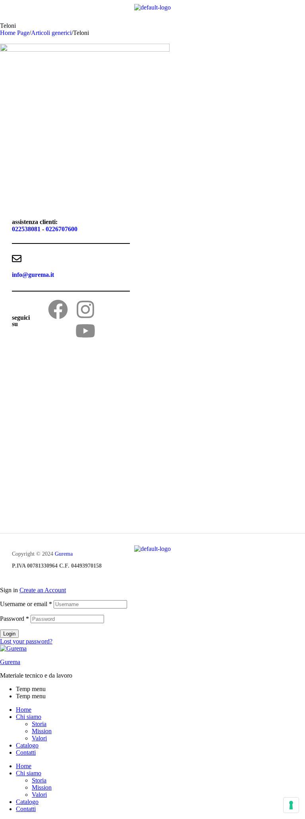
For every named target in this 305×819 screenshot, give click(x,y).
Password (14, 618)
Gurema (64, 554)
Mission (42, 731)
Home (23, 709)
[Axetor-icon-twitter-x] (113, 309)
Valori (39, 738)
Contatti (26, 752)
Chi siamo (28, 716)
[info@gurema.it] (16, 258)
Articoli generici (51, 32)
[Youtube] (85, 331)
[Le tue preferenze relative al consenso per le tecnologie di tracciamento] (291, 805)
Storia (39, 723)
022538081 (26, 229)
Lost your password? (26, 641)
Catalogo (27, 745)
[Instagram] (85, 309)
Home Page (14, 32)
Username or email (26, 604)
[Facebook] (58, 309)
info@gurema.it (33, 274)
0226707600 (61, 229)
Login (9, 634)
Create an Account (42, 590)
